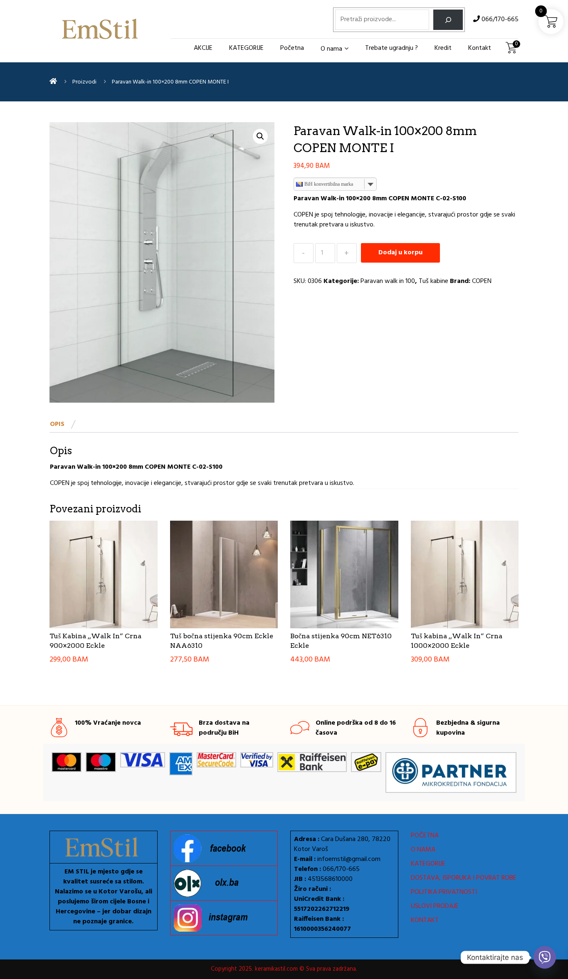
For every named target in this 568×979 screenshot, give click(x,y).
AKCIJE (203, 48)
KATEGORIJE (246, 48)
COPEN (481, 281)
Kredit (443, 48)
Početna (292, 48)
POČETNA (425, 835)
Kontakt (479, 48)
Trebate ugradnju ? (391, 48)
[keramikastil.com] (53, 81)
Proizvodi (84, 82)
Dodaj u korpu (400, 252)
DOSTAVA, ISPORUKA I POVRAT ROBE (463, 878)
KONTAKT (425, 920)
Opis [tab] (57, 424)
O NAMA (423, 849)
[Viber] (544, 957)
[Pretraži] (448, 20)
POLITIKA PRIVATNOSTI (444, 892)
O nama (331, 49)
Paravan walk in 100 (388, 281)
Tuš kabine (433, 281)
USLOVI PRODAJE (435, 906)
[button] (260, 136)
